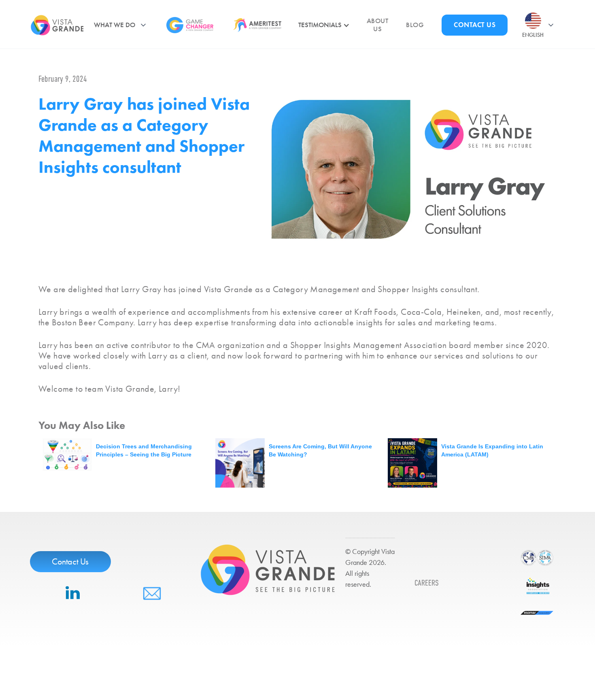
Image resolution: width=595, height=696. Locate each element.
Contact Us (70, 561)
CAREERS (426, 583)
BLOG (415, 25)
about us (377, 25)
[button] (122, 25)
